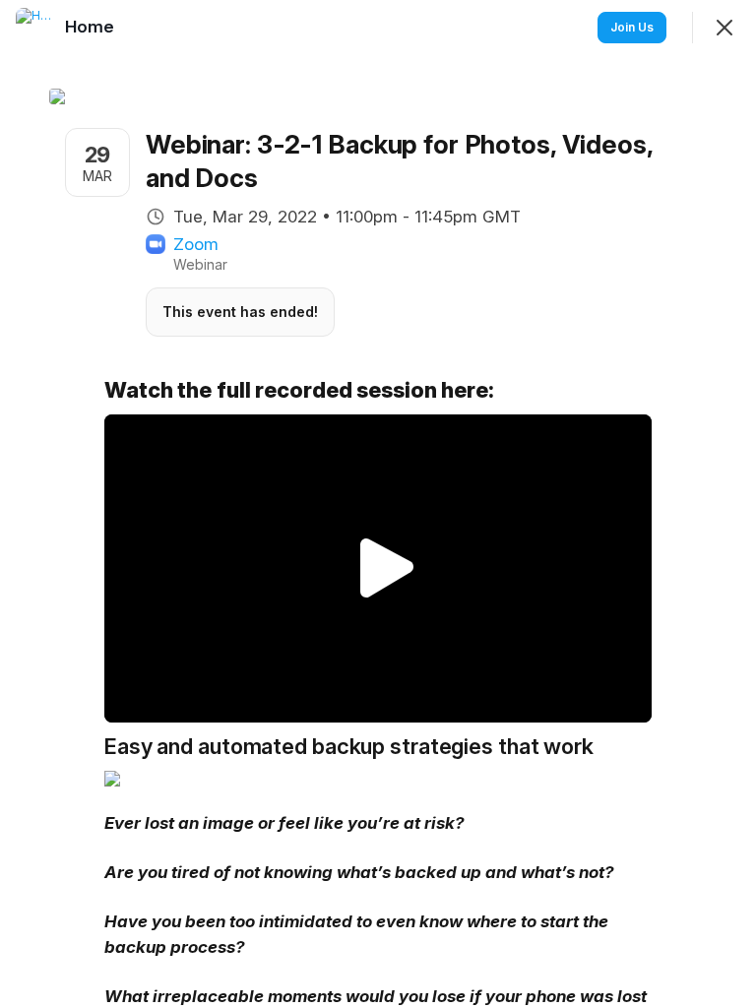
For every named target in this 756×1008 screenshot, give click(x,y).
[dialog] (378, 504)
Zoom (196, 244)
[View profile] (35, 27)
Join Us (632, 27)
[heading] (91, 26)
